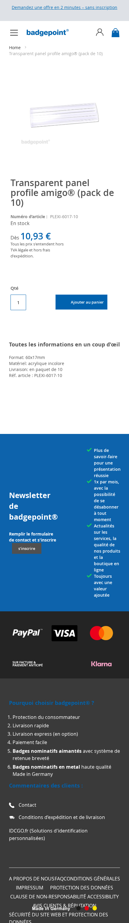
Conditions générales (92, 878)
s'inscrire (26, 548)
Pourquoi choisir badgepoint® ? (51, 703)
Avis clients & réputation (64, 905)
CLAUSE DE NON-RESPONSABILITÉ (48, 896)
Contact (27, 805)
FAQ (59, 878)
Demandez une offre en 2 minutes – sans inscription (64, 7)
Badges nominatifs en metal (46, 767)
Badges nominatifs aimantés (47, 751)
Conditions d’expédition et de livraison (62, 817)
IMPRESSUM (29, 887)
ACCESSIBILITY (103, 896)
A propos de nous (31, 878)
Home (15, 47)
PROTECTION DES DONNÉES (81, 887)
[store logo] (51, 32)
